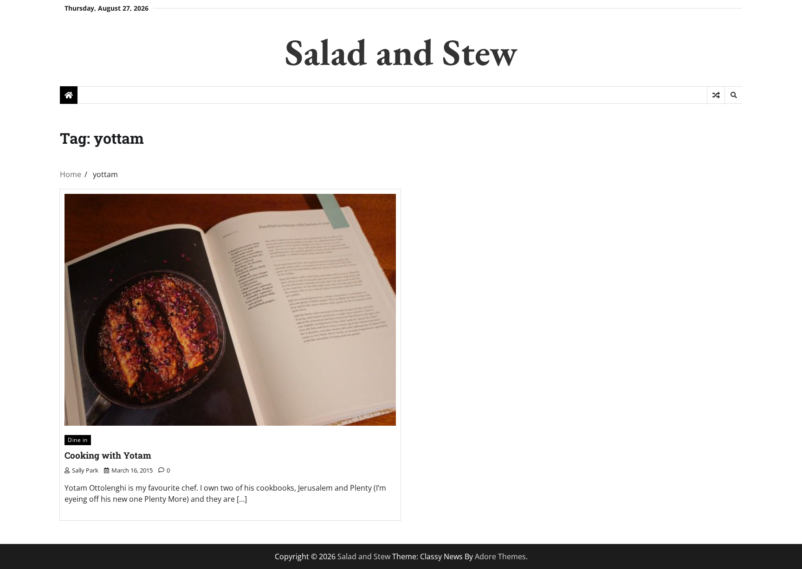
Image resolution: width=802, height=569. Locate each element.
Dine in (78, 440)
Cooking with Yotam (108, 455)
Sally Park (85, 470)
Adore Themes (500, 556)
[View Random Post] (715, 95)
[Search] (733, 95)
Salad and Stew (401, 51)
